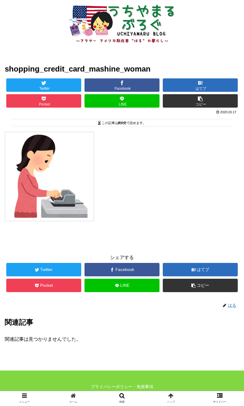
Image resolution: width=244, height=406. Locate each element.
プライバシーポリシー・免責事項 (122, 386)
